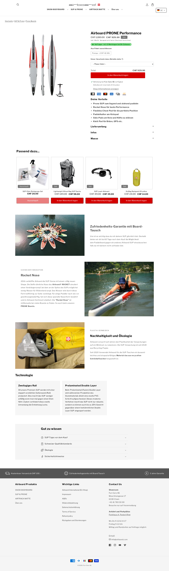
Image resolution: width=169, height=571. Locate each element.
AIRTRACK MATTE (23, 499)
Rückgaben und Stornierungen (74, 520)
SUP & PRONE (21, 494)
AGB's (64, 499)
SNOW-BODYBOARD (23, 490)
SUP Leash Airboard (101, 191)
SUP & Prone (19, 21)
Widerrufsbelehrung (70, 503)
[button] (18, 4)
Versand (103, 40)
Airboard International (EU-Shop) (75, 490)
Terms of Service (69, 512)
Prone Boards (31, 21)
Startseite (9, 21)
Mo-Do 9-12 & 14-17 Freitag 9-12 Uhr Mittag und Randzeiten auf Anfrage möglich (127, 521)
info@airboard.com (119, 539)
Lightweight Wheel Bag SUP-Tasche (67, 191)
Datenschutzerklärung (71, 507)
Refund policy (67, 516)
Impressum (66, 494)
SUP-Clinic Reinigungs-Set (33, 191)
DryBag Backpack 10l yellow (136, 191)
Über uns (18, 503)
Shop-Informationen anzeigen (106, 89)
